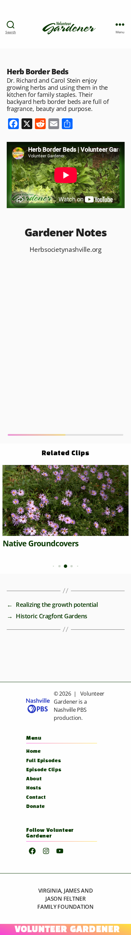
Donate (35, 807)
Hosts (33, 788)
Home (33, 751)
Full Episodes (43, 761)
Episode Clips (43, 770)
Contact (36, 797)
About (34, 779)
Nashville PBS (70, 709)
